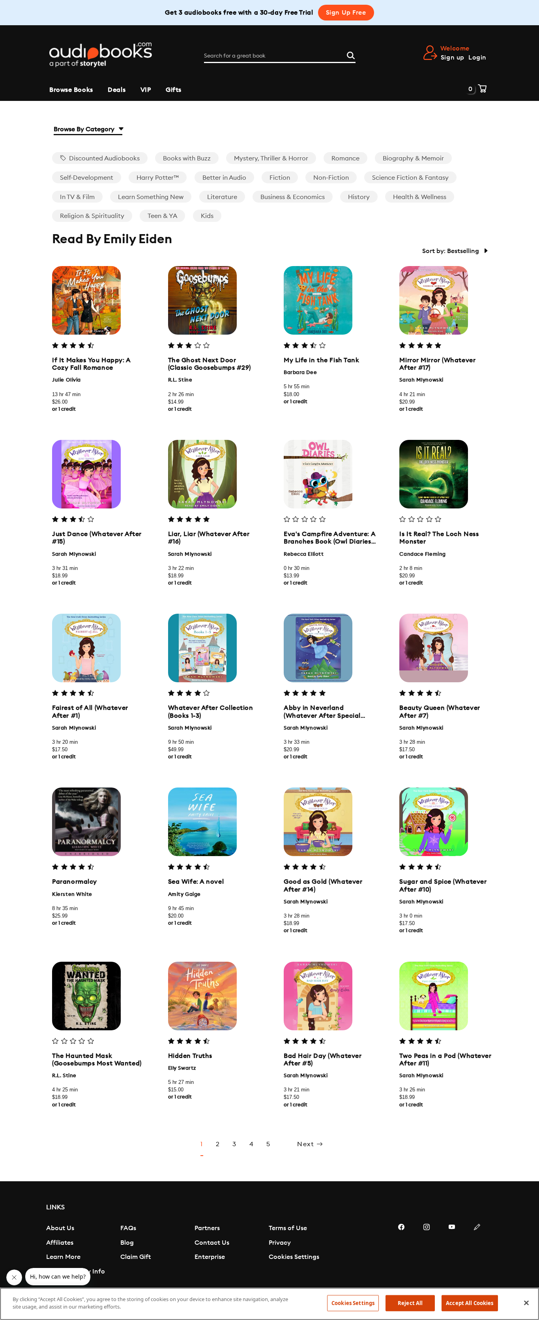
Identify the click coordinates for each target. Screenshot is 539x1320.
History (359, 197)
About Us (60, 1228)
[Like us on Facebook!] (401, 1251)
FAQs (128, 1228)
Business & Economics (292, 197)
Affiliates (59, 1243)
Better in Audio (224, 178)
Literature (222, 197)
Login (477, 57)
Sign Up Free (346, 12)
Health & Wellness (419, 197)
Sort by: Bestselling (451, 251)
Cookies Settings (294, 1257)
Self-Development (86, 178)
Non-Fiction (331, 178)
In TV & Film (77, 197)
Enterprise (210, 1257)
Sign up (452, 57)
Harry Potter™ (158, 178)
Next (306, 1144)
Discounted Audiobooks (103, 158)
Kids (207, 216)
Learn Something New (150, 197)
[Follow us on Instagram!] (426, 1251)
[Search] (350, 54)
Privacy (280, 1243)
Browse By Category (85, 129)
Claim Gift (135, 1257)
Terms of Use (288, 1228)
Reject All (410, 1303)
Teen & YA (162, 216)
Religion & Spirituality (92, 216)
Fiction (280, 178)
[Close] (526, 1302)
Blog (127, 1243)
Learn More (63, 1257)
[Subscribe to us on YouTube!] (451, 1251)
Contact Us (212, 1243)
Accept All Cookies (469, 1303)
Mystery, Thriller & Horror (271, 158)
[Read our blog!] (477, 1251)
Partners (207, 1228)
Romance (345, 158)
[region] (269, 1304)
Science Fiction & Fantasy (410, 178)
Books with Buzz (187, 158)
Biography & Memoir (413, 158)
